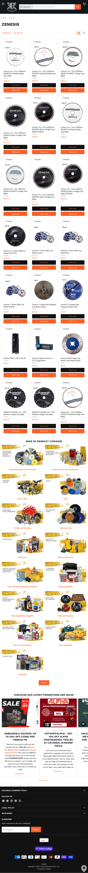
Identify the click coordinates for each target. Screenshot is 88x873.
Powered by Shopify (44, 869)
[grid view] (78, 33)
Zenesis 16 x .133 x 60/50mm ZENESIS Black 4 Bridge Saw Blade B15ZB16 (72, 191)
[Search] (78, 7)
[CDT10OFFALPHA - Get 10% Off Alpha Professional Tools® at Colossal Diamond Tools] (58, 713)
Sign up (36, 829)
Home (4, 18)
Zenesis (6, 78)
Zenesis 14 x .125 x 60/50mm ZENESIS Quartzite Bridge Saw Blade (44, 73)
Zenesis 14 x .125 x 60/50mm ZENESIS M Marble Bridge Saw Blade (15, 73)
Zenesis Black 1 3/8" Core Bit (14, 358)
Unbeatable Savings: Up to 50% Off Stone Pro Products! (20, 736)
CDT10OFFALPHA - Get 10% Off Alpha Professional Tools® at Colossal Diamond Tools (58, 739)
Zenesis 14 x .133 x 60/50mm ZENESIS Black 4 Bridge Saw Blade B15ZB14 (43, 129)
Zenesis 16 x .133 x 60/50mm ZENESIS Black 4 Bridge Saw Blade (43, 197)
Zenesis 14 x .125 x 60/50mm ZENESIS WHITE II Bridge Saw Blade (72, 73)
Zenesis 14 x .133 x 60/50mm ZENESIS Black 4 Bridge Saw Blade (15, 135)
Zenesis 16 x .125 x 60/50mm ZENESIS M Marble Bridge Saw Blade (72, 129)
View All (44, 683)
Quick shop (15, 85)
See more (43, 780)
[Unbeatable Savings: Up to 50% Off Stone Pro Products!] (20, 713)
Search (44, 864)
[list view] (83, 33)
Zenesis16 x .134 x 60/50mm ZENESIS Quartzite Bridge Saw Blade (72, 414)
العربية (43, 840)
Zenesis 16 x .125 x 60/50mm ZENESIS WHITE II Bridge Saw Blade (15, 191)
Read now (19, 774)
